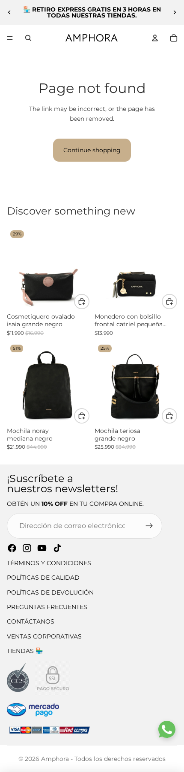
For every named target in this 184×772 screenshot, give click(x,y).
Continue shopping (92, 150)
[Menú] (10, 38)
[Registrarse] (149, 526)
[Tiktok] (57, 548)
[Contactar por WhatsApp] (166, 729)
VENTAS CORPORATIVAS (44, 636)
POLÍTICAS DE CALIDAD (43, 577)
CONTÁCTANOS (30, 621)
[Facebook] (12, 548)
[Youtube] (42, 548)
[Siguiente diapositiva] (174, 12)
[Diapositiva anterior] (9, 12)
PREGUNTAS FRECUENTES (47, 607)
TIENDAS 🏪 (25, 651)
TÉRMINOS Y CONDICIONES (49, 563)
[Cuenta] (154, 38)
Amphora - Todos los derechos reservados (103, 759)
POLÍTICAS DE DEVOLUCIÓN (50, 592)
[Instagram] (27, 548)
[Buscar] (28, 38)
